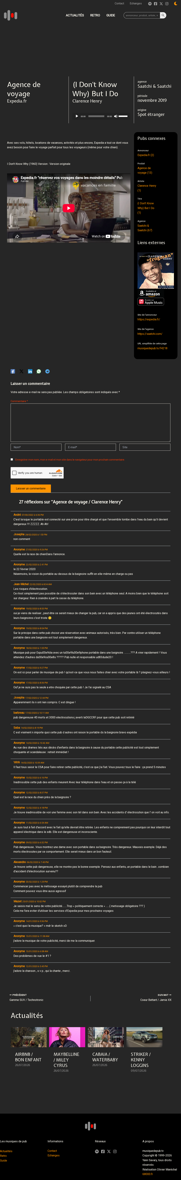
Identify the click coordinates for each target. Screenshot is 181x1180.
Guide (3, 1160)
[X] (109, 1151)
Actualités (6, 1151)
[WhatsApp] (39, 371)
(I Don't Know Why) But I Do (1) (146, 208)
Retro (3, 1155)
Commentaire (19, 401)
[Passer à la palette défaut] (175, 3)
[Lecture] (77, 116)
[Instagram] (167, 3)
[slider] (124, 116)
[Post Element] (28, 1052)
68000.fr (147, 1174)
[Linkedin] (30, 371)
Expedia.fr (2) (146, 155)
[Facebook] (155, 3)
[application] (101, 116)
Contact (52, 1151)
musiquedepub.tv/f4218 (152, 348)
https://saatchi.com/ (150, 334)
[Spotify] (150, 3)
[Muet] (116, 116)
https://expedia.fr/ (149, 319)
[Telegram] (47, 371)
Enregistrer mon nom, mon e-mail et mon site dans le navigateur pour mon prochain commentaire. (70, 459)
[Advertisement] (90, 50)
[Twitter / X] (161, 3)
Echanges (54, 1155)
